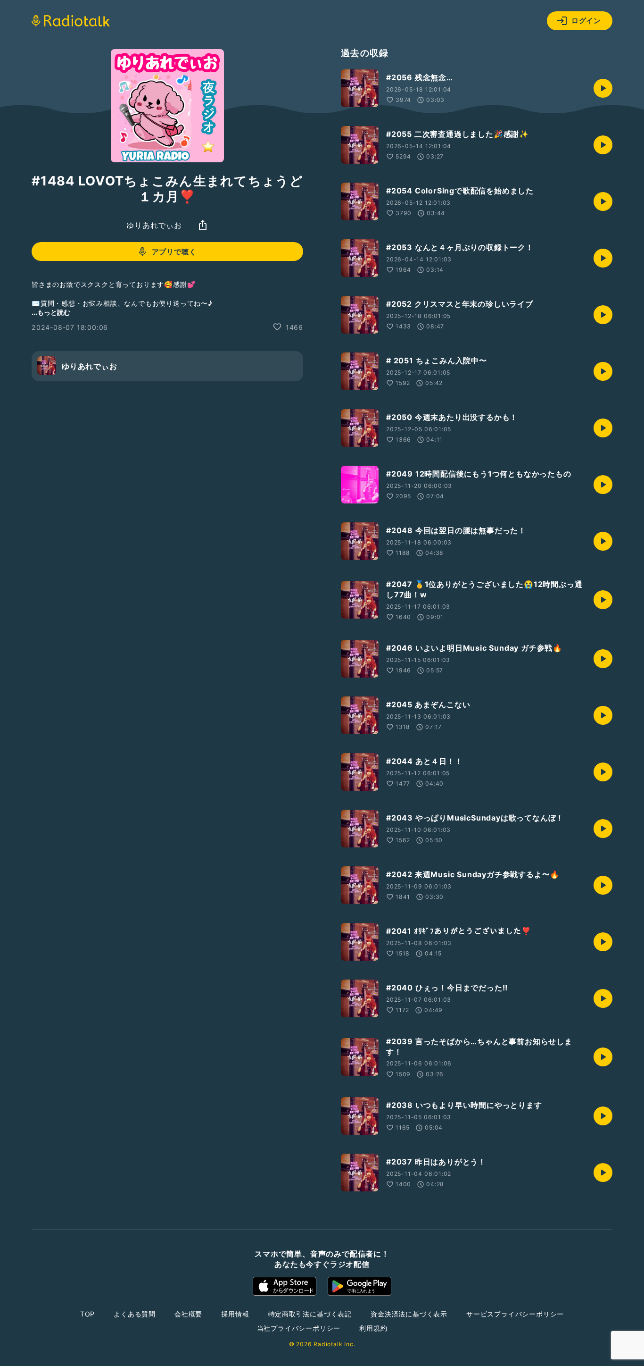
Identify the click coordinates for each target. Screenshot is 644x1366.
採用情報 (235, 1314)
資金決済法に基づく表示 (409, 1314)
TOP (87, 1314)
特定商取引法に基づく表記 (310, 1314)
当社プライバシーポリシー (299, 1328)
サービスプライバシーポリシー (515, 1314)
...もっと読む (51, 312)
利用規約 (373, 1328)
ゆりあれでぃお (154, 225)
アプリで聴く (174, 251)
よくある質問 (135, 1314)
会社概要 (188, 1314)
